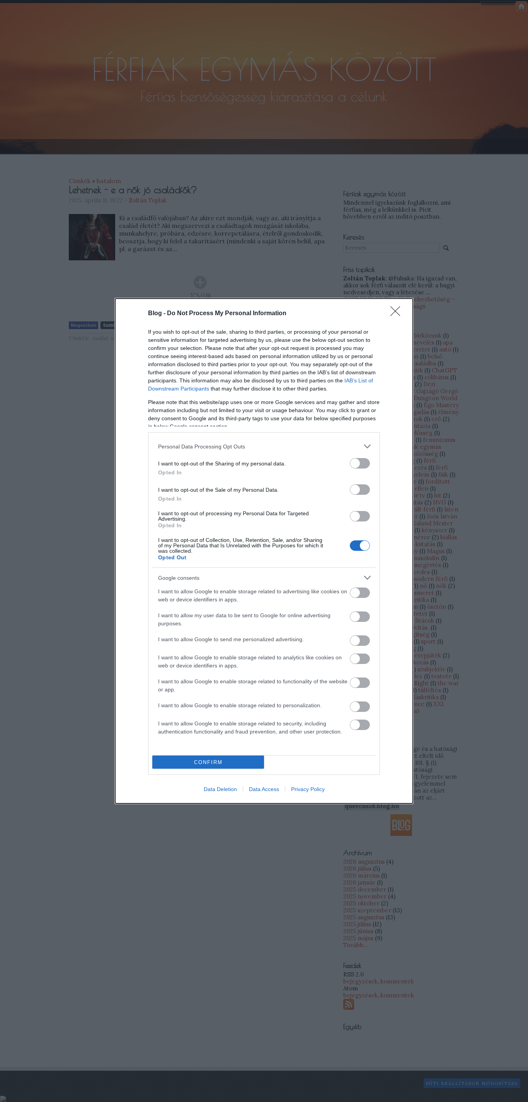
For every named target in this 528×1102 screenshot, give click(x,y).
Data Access (264, 789)
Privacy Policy (308, 789)
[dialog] (264, 551)
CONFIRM (208, 762)
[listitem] (264, 446)
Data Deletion (220, 789)
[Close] (397, 313)
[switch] (360, 463)
